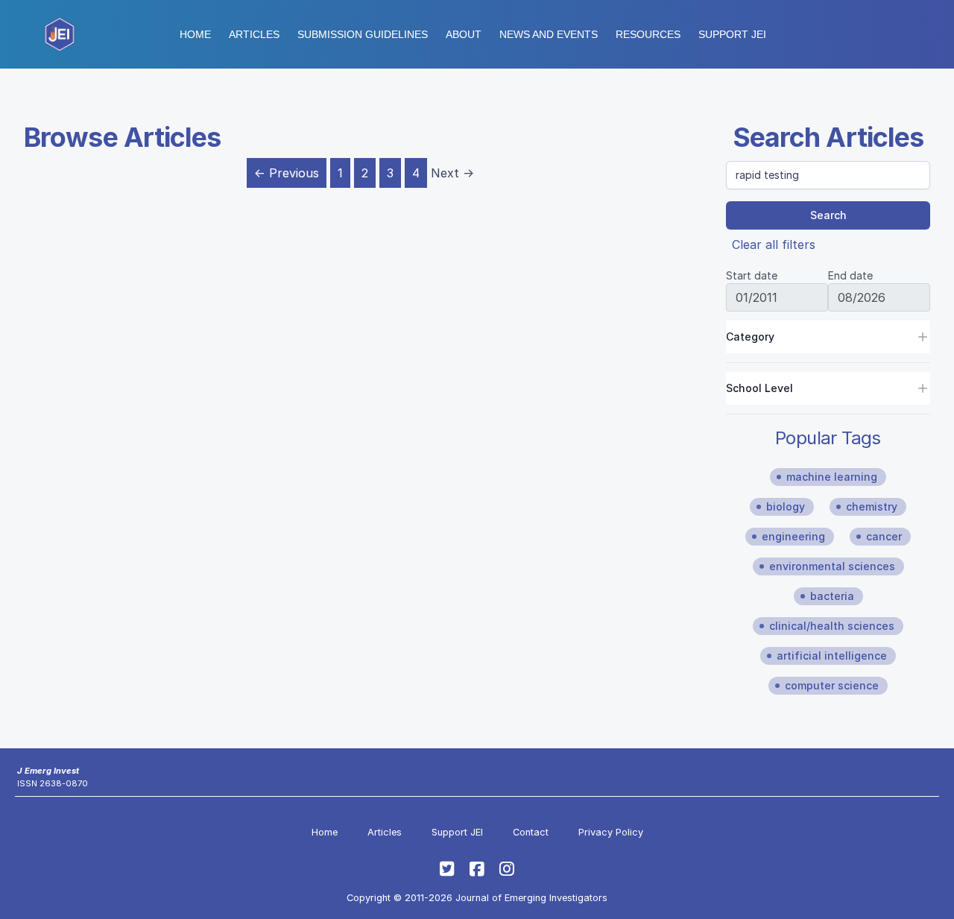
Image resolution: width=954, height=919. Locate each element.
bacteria (832, 596)
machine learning (831, 476)
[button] (362, 34)
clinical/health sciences (831, 625)
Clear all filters (773, 244)
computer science (832, 685)
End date (850, 275)
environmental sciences (832, 566)
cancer (884, 536)
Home (195, 34)
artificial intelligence (832, 655)
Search (828, 215)
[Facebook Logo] (477, 869)
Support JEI (457, 832)
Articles (254, 34)
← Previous (286, 172)
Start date (751, 275)
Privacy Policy (610, 832)
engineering (793, 536)
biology (785, 506)
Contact (531, 832)
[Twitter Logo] (447, 869)
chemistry (871, 506)
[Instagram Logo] (506, 869)
